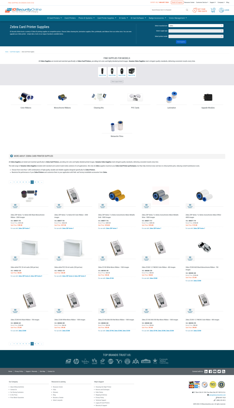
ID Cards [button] (122, 18)
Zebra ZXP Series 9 (36, 276)
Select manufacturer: (161, 26)
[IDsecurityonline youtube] (215, 371)
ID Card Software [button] (137, 18)
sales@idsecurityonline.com (217, 395)
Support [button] (212, 2)
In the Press (13, 395)
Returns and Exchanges (102, 389)
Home (10, 371)
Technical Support (101, 400)
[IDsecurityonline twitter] (219, 371)
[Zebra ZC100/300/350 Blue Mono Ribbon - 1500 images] (161, 300)
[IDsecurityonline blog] (223, 371)
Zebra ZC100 (110, 278)
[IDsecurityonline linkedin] (206, 371)
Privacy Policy (19, 371)
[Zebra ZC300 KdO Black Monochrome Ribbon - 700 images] (204, 248)
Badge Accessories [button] (156, 18)
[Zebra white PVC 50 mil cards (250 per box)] (73, 248)
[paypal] (221, 384)
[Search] (187, 10)
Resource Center (189, 2)
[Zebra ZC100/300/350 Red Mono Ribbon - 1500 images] (117, 300)
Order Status (99, 392)
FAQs (54, 389)
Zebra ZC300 (153, 278)
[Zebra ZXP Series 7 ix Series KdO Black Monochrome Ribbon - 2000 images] (29, 195)
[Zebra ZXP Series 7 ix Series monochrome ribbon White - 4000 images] (204, 195)
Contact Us (51, 371)
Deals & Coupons (177, 2)
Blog (227, 2)
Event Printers (70, 18)
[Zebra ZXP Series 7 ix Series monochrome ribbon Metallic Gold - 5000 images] (116, 195)
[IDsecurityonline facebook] (210, 371)
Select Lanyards (57, 400)
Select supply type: (162, 31)
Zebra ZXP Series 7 (24, 228)
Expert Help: (159, 2)
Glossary (55, 392)
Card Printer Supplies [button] (106, 18)
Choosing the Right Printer (103, 387)
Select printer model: (161, 36)
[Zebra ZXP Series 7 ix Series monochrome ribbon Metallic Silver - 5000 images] (160, 195)
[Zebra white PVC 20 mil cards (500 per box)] (29, 248)
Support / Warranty (31, 371)
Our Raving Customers (16, 392)
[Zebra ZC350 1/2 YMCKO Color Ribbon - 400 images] (204, 300)
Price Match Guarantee (17, 397)
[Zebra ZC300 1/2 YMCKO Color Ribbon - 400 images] (160, 248)
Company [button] (220, 2)
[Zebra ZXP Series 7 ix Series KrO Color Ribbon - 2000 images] (73, 195)
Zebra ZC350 (126, 331)
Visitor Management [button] (177, 18)
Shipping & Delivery (101, 395)
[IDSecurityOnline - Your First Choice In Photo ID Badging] (23, 10)
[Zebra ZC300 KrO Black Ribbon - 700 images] (29, 300)
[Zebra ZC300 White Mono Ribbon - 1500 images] (73, 300)
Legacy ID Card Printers (103, 403)
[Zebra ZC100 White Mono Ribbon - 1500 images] (117, 248)
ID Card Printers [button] (53, 18)
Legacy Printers (117, 81)
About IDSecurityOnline (17, 387)
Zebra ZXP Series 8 (24, 276)
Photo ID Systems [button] (86, 18)
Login (226, 10)
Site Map (42, 371)
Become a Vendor (58, 397)
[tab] (117, 156)
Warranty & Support (101, 405)
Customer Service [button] (201, 2)
